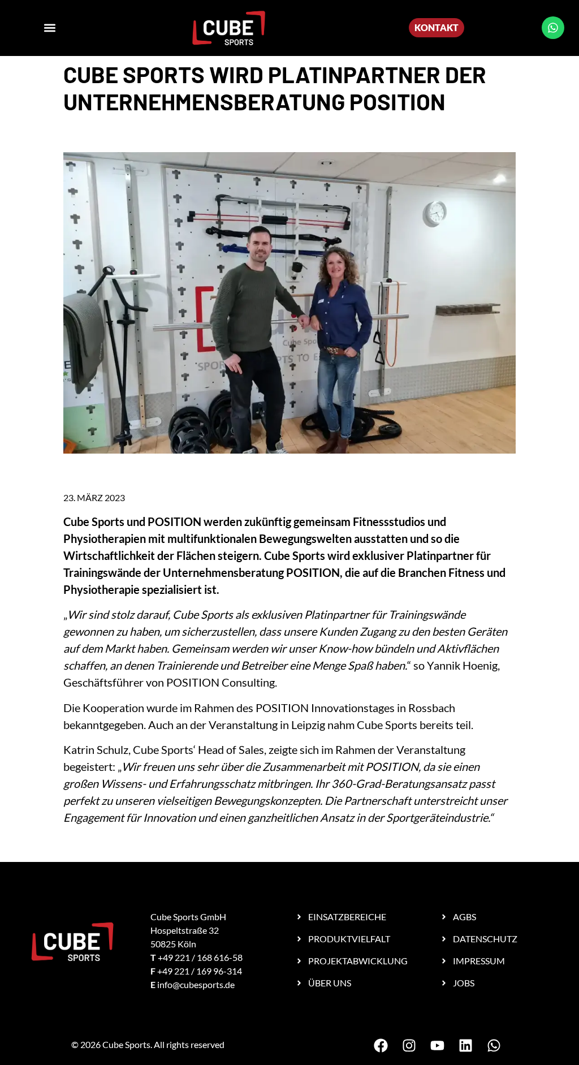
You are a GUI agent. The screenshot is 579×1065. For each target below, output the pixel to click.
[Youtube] (437, 1045)
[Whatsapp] (553, 27)
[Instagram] (409, 1045)
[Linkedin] (465, 1045)
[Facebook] (380, 1045)
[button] (50, 28)
